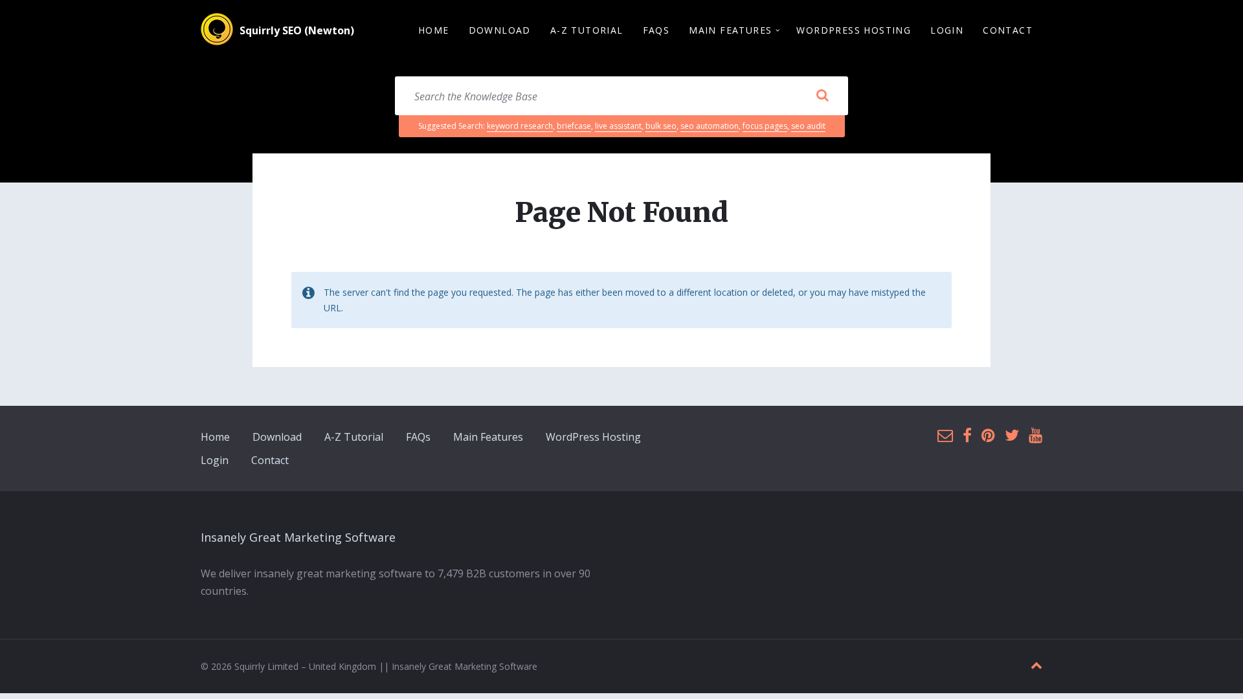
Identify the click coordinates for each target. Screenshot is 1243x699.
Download (277, 437)
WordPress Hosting (593, 437)
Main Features (488, 437)
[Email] (945, 436)
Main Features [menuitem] (730, 30)
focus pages (765, 125)
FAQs (418, 437)
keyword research (520, 125)
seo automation (709, 125)
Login (215, 460)
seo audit (808, 125)
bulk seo (661, 125)
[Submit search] (822, 96)
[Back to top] (1036, 665)
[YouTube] (1035, 436)
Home (215, 437)
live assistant (618, 125)
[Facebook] (967, 436)
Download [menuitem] (500, 30)
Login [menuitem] (946, 30)
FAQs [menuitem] (656, 30)
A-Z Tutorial (353, 437)
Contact (270, 460)
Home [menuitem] (433, 30)
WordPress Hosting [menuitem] (853, 30)
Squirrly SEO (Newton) (297, 30)
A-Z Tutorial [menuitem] (586, 30)
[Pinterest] (988, 436)
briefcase (574, 125)
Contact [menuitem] (1008, 30)
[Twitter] (1012, 436)
